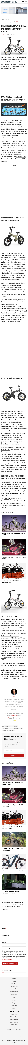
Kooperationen (22, 1027)
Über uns (12, 1029)
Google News (14, 715)
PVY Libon (14, 651)
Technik (14, 989)
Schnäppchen (10, 730)
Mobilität (14, 981)
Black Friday (8, 726)
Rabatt (4, 730)
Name (4, 928)
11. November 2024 (11, 34)
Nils (3, 34)
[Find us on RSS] (20, 1036)
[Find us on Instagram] (12, 1036)
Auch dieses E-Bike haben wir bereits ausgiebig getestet (13, 505)
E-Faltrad (15, 726)
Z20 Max (6, 499)
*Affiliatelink (18, 1029)
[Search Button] (23, 1)
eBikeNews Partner (7, 728)
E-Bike (14, 997)
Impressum (4, 1027)
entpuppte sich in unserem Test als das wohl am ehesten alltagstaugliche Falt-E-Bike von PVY (13, 636)
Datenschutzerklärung (7, 949)
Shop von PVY (5, 495)
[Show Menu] (26, 1)
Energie (14, 1003)
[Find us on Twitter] (10, 1036)
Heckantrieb (16, 728)
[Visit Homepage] (9, 2)
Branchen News (14, 991)
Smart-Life (14, 1005)
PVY (21, 728)
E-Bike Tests (14, 1014)
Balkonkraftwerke (14, 1019)
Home (2, 19)
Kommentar (5, 909)
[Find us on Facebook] (7, 1036)
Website (4, 942)
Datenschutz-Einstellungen (14, 1033)
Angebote (7, 19)
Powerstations (14, 1022)
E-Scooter (14, 1000)
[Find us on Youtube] (18, 1036)
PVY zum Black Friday (15, 141)
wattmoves (12, 1040)
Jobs (8, 1029)
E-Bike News (14, 983)
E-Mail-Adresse (6, 935)
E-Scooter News (14, 986)
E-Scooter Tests (14, 1017)
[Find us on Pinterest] (15, 1036)
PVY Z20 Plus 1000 (17, 260)
